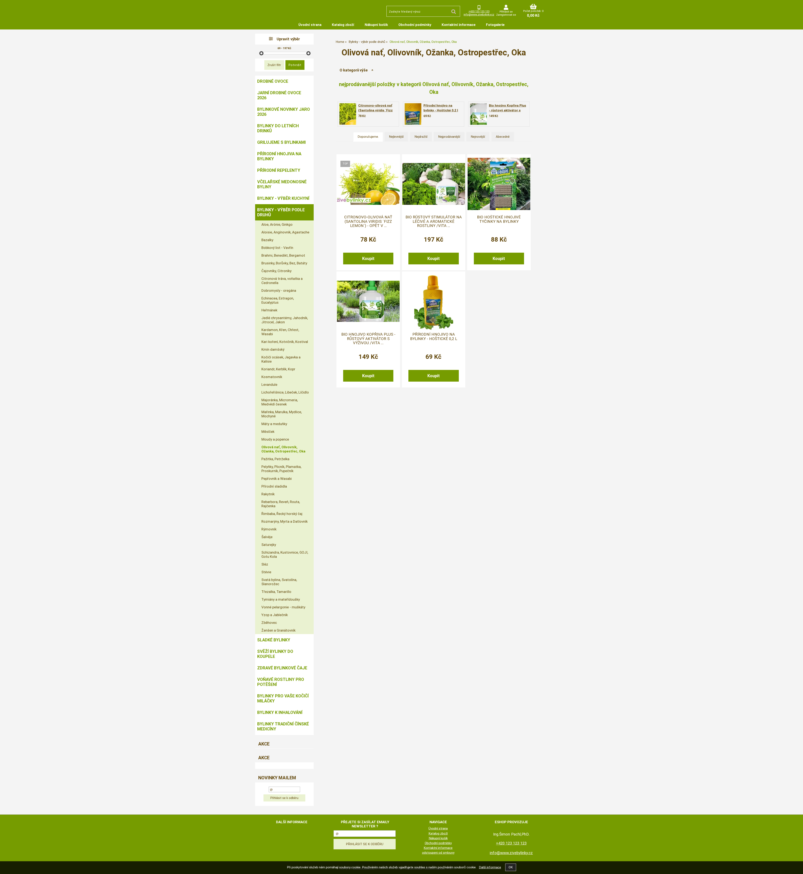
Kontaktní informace (459, 25)
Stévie (266, 572)
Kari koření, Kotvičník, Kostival (284, 342)
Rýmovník (268, 529)
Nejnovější (478, 137)
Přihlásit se (506, 11)
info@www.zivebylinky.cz (479, 14)
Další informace (490, 867)
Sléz (264, 564)
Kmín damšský (272, 349)
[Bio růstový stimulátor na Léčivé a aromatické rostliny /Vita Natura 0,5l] (433, 184)
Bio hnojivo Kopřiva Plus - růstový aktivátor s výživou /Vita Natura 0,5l (508, 110)
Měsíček (267, 431)
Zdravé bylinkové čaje (282, 667)
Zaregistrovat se (506, 14)
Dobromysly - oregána (278, 290)
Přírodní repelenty (278, 170)
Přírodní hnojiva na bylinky (279, 156)
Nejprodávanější (449, 137)
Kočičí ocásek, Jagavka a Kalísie (280, 359)
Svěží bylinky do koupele (275, 654)
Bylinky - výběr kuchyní (283, 198)
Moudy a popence (275, 439)
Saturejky (268, 545)
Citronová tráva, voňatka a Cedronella (282, 280)
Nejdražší (420, 137)
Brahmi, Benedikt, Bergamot (283, 255)
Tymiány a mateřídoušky (280, 599)
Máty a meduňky (274, 424)
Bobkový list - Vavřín (277, 248)
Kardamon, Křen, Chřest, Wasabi (280, 332)
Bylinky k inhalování (279, 712)
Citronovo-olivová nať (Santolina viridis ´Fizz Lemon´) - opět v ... (368, 221)
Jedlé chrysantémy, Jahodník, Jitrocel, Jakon (284, 320)
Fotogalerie (495, 25)
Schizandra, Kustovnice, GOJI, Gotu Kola (284, 554)
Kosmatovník (271, 377)
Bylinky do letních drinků (278, 128)
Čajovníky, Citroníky (276, 271)
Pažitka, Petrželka (275, 459)
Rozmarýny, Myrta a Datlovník (284, 521)
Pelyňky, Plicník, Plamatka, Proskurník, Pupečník (281, 469)
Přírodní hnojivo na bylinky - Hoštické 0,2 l (433, 336)
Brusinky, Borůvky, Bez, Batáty (284, 263)
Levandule (269, 384)
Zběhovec (269, 622)
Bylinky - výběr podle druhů (281, 212)
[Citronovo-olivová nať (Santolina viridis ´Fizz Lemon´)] (368, 184)
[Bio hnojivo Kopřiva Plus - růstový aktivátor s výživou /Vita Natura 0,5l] (478, 114)
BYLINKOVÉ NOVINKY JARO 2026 (283, 112)
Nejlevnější (396, 137)
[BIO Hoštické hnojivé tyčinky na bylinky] (499, 184)
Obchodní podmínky (414, 25)
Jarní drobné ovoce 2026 (279, 95)
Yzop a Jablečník (274, 615)
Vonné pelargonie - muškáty (283, 607)
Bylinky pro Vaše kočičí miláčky (283, 698)
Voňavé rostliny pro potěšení (280, 682)
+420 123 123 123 (479, 11)
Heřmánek (269, 310)
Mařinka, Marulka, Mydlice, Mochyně (281, 414)
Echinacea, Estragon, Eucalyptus (277, 300)
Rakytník (268, 494)
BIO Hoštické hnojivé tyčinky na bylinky (499, 219)
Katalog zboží (343, 25)
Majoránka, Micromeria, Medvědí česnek (279, 402)
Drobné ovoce (272, 81)
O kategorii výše (354, 70)
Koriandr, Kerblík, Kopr (278, 369)
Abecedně (503, 137)
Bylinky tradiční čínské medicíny (283, 726)
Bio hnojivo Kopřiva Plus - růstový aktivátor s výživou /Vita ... (368, 338)
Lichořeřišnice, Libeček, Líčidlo (285, 392)
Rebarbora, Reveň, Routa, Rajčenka (280, 504)
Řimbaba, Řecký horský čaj (281, 514)
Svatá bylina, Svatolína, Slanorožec (279, 582)
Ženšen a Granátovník (278, 630)
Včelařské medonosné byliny (282, 184)
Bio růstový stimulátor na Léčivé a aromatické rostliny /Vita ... (433, 221)
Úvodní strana (309, 25)
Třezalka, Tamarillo (276, 592)
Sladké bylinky (273, 639)
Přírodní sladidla (274, 486)
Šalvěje (266, 537)
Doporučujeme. (368, 137)
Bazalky (267, 240)
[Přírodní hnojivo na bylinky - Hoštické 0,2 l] (413, 114)
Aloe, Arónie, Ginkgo (277, 224)
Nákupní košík (376, 25)
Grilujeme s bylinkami (281, 142)
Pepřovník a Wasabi (276, 478)
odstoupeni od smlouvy (438, 853)
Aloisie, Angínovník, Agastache (285, 232)
